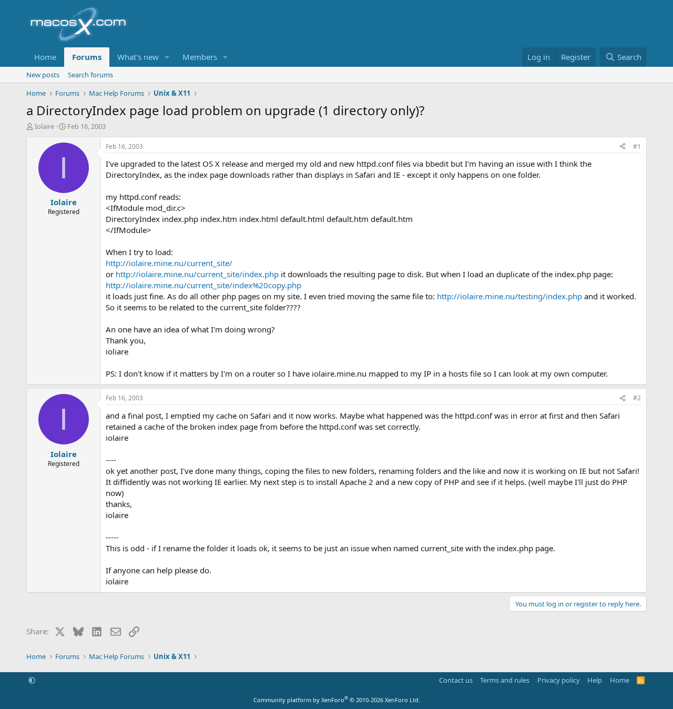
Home (45, 57)
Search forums (90, 74)
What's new (138, 57)
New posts (42, 74)
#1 (637, 146)
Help (594, 680)
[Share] (622, 147)
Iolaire (44, 126)
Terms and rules (504, 680)
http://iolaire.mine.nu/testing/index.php (509, 296)
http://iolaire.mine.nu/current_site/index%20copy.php (203, 285)
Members (199, 57)
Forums (86, 57)
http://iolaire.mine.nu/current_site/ (169, 263)
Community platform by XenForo (336, 700)
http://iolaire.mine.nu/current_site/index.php (197, 274)
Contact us (456, 680)
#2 (637, 397)
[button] (167, 57)
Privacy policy (558, 680)
